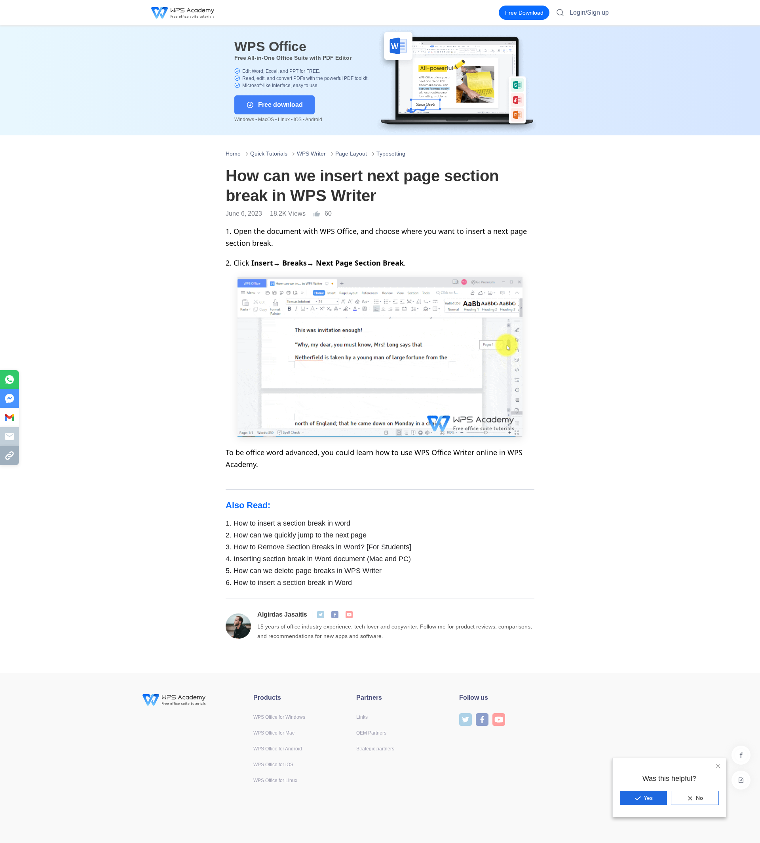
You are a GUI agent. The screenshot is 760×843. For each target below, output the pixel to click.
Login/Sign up (589, 12)
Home (233, 153)
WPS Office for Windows (279, 717)
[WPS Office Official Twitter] (320, 614)
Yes (648, 798)
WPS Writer (311, 153)
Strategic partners (375, 749)
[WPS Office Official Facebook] (334, 614)
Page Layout (351, 153)
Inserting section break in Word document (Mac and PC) (318, 559)
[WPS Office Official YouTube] (349, 614)
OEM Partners (371, 733)
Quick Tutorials (268, 153)
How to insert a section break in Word (289, 583)
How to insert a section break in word (288, 523)
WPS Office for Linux (275, 780)
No (699, 798)
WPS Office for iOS (273, 764)
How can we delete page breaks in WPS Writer (304, 571)
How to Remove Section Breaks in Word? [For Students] (318, 547)
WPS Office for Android (277, 749)
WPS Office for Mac (273, 733)
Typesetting (390, 153)
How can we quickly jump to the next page (296, 535)
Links (362, 717)
